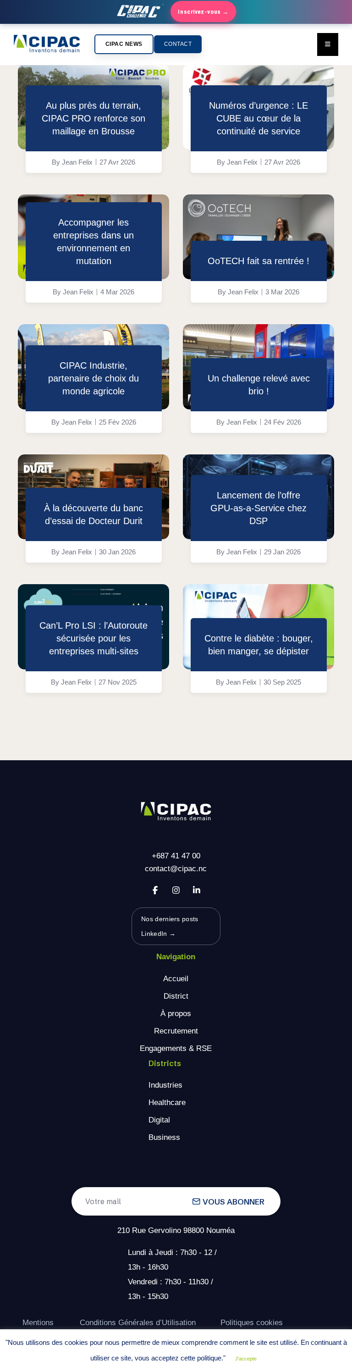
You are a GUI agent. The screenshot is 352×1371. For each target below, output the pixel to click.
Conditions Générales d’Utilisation (138, 1322)
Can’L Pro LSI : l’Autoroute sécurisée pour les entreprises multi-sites (93, 638)
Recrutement (176, 1031)
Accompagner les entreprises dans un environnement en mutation (93, 241)
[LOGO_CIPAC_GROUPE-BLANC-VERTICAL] (176, 812)
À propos (175, 1014)
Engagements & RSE (176, 1048)
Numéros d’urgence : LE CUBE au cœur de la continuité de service (258, 118)
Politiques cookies (251, 1322)
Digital (159, 1120)
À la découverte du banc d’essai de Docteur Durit (93, 514)
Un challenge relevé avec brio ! (259, 384)
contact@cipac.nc (176, 868)
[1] (258, 237)
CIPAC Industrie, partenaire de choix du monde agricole (93, 378)
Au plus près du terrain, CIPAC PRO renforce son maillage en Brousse (93, 118)
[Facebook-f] (155, 890)
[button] (124, 44)
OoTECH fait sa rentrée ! (258, 261)
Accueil (175, 978)
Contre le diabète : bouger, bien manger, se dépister (258, 644)
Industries (165, 1085)
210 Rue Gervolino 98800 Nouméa (176, 1230)
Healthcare (167, 1102)
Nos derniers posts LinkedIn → (169, 926)
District (176, 996)
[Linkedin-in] (196, 890)
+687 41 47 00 (176, 855)
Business (164, 1137)
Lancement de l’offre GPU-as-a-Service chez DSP (258, 508)
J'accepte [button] (246, 1358)
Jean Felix (77, 162)
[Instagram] (176, 890)
